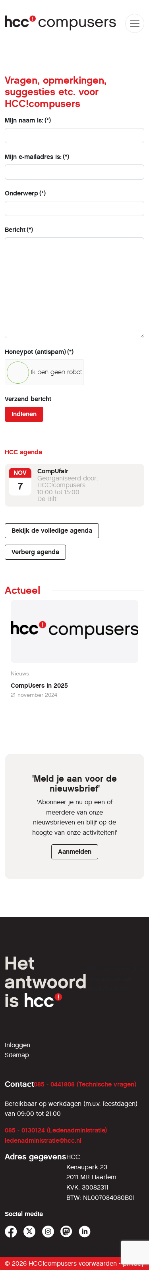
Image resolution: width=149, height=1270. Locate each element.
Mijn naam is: (28, 120)
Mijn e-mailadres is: (37, 157)
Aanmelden (74, 851)
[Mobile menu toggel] (134, 23)
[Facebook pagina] (11, 1232)
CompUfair (52, 471)
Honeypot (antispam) (39, 352)
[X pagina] (29, 1232)
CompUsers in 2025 (39, 685)
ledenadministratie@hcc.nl (43, 1140)
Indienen (24, 414)
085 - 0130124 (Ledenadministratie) (56, 1130)
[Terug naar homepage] (60, 23)
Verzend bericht (28, 399)
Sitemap (17, 1055)
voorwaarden (98, 1263)
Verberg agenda (35, 552)
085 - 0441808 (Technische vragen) (85, 1084)
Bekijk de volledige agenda (52, 530)
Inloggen (17, 1045)
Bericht (19, 229)
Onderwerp (25, 193)
